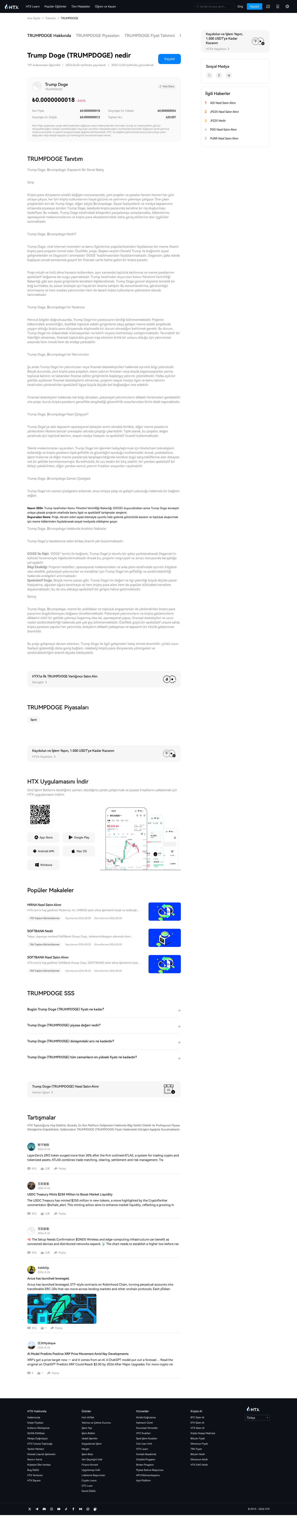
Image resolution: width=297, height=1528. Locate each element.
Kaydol (169, 59)
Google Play (81, 837)
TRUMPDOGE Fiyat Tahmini (149, 35)
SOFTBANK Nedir (40, 931)
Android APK (46, 851)
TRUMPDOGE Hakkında (49, 35)
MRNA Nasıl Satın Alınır (44, 905)
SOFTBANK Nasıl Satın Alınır (48, 957)
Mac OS (82, 851)
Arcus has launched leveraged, (48, 1278)
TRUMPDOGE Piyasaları (98, 35)
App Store (46, 837)
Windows (46, 865)
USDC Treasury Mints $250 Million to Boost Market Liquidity (70, 1194)
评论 (34, 1168)
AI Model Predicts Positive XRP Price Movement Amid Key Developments (77, 1354)
